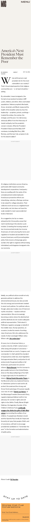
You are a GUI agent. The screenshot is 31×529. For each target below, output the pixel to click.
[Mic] (3, 4)
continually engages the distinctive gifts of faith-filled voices (15, 410)
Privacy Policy (6, 520)
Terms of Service (25, 519)
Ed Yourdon (14, 479)
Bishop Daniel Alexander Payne (16, 378)
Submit (26, 517)
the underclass (14, 338)
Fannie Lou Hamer (20, 391)
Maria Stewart (11, 367)
